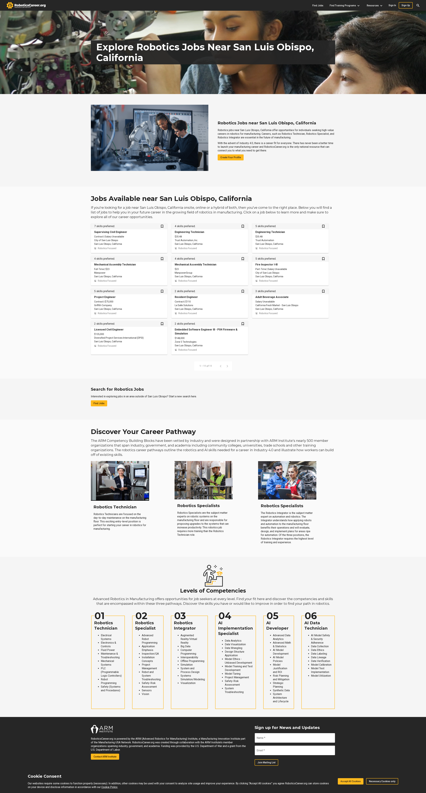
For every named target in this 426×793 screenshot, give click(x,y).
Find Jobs (99, 403)
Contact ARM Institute (105, 756)
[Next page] (227, 366)
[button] (418, 5)
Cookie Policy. (109, 787)
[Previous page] (220, 366)
